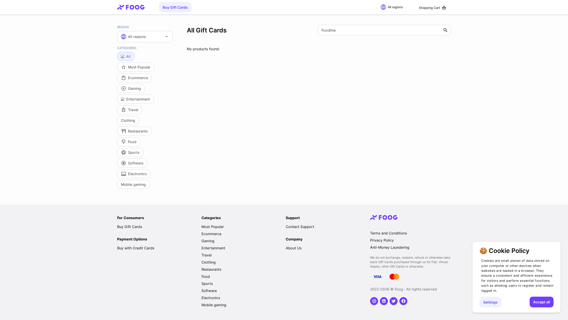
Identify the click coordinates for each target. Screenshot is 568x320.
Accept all (541, 302)
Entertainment (213, 248)
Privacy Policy (382, 240)
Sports (207, 283)
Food (205, 276)
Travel (206, 255)
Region (123, 27)
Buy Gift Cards (175, 7)
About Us (294, 248)
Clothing (208, 262)
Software (209, 290)
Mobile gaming (213, 305)
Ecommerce (211, 234)
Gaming (207, 241)
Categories (126, 48)
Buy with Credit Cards (135, 248)
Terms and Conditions (388, 233)
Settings (490, 302)
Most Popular (212, 226)
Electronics (210, 298)
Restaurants (211, 269)
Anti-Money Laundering (389, 247)
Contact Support (300, 226)
